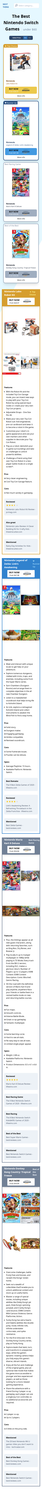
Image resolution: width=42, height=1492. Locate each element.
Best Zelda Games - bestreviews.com (14, 826)
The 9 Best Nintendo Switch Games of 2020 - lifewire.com (19, 1102)
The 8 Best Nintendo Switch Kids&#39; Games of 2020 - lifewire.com (18, 1120)
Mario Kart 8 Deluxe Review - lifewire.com (18, 1085)
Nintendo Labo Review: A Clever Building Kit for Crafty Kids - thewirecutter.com (20, 529)
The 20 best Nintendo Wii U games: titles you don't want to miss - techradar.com (19, 1444)
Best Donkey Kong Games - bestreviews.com (18, 1462)
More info (21, 96)
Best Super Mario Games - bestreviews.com (17, 1138)
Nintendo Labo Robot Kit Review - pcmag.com (20, 510)
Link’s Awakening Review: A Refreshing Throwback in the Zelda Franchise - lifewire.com (19, 808)
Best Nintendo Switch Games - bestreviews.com (19, 1155)
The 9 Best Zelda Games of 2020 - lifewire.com (20, 786)
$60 (25, 38)
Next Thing (6, 5)
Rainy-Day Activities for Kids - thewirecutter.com (19, 547)
